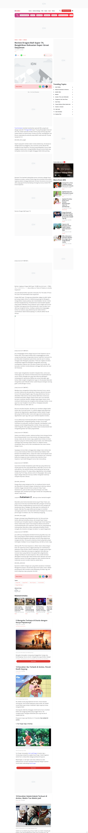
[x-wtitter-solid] (47, 86)
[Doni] (16, 590)
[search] (60, 11)
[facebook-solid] (43, 86)
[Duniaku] (17, 10)
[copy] (50, 86)
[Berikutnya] (52, 603)
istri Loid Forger (32, 753)
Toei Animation (19, 128)
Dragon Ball (28, 130)
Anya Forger (32, 763)
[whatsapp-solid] (40, 86)
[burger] (72, 10)
